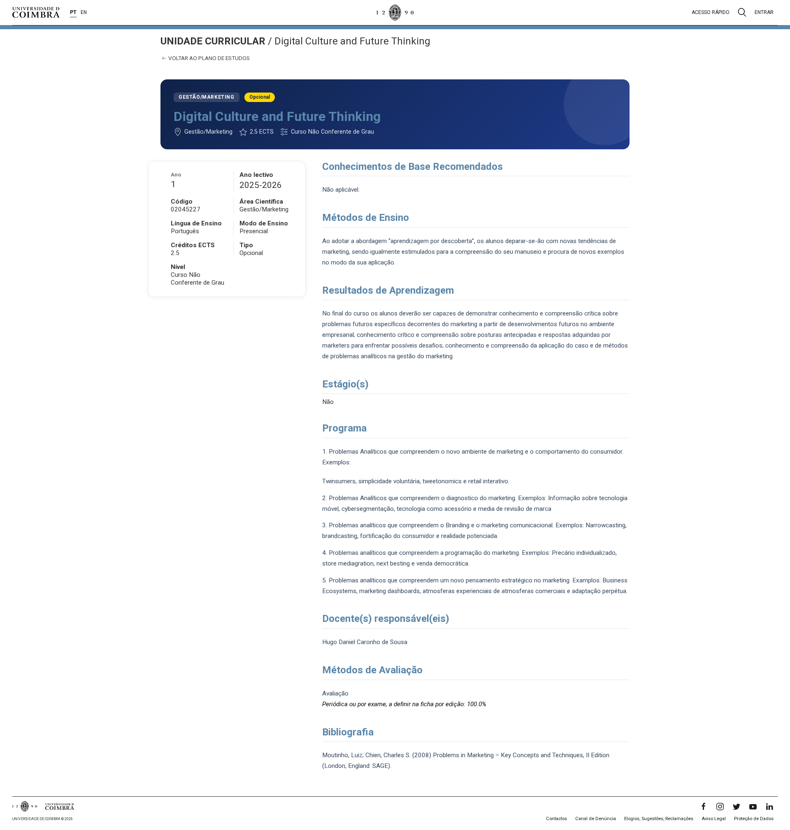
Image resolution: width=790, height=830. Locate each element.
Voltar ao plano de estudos (208, 58)
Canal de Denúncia (595, 818)
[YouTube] (753, 806)
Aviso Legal (714, 818)
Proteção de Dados (754, 818)
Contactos (556, 818)
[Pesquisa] (742, 12)
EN (84, 12)
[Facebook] (703, 806)
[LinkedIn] (769, 806)
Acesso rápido (711, 12)
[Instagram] (720, 806)
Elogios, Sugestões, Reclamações (658, 818)
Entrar (764, 12)
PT (73, 12)
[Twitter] (736, 806)
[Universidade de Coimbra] (36, 12)
